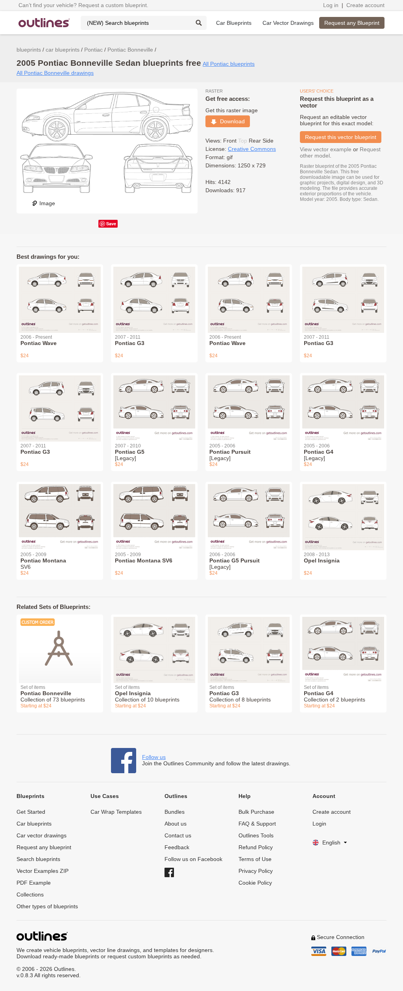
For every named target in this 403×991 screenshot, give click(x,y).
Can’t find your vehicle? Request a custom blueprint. (83, 5)
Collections (30, 894)
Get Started (31, 812)
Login (319, 823)
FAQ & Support (257, 823)
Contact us (178, 835)
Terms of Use (255, 859)
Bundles (175, 812)
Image (47, 203)
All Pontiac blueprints (229, 64)
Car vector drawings (42, 835)
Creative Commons (252, 149)
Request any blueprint (44, 847)
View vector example (325, 149)
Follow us (154, 757)
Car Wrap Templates (116, 812)
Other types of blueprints (47, 906)
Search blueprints (38, 859)
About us (176, 823)
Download (231, 121)
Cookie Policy (255, 883)
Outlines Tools (256, 835)
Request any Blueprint (351, 23)
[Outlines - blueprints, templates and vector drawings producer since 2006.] (44, 22)
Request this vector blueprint (340, 137)
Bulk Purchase (256, 812)
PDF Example (34, 883)
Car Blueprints (233, 23)
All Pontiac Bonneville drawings (55, 73)
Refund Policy (255, 847)
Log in (330, 5)
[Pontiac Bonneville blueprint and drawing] (60, 644)
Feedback (177, 847)
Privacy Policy (255, 871)
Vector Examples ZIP (42, 871)
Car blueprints (34, 823)
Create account (365, 5)
